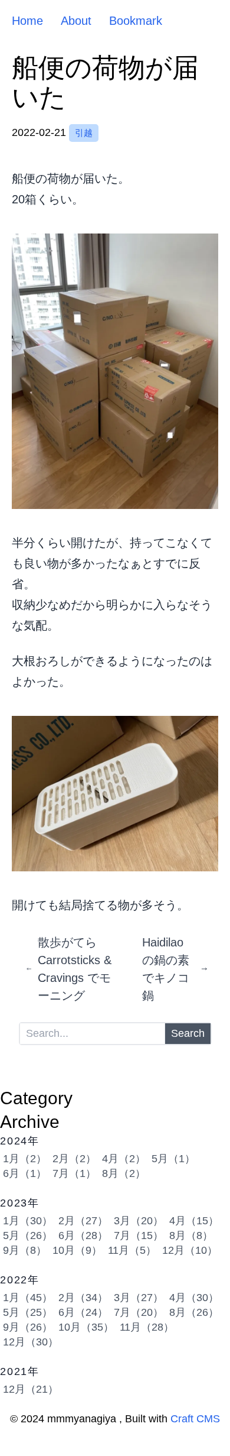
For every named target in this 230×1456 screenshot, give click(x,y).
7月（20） (138, 1312)
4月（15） (194, 1221)
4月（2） (124, 1159)
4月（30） (194, 1297)
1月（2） (25, 1159)
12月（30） (30, 1342)
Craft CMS (195, 1419)
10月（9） (77, 1250)
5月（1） (173, 1159)
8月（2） (124, 1173)
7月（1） (74, 1173)
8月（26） (194, 1312)
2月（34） (83, 1297)
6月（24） (83, 1312)
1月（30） (27, 1221)
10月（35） (86, 1327)
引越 (84, 133)
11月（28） (147, 1327)
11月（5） (132, 1250)
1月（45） (27, 1297)
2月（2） (74, 1159)
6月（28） (83, 1235)
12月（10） (190, 1250)
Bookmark (135, 20)
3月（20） (138, 1221)
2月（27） (83, 1221)
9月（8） (25, 1250)
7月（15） (138, 1235)
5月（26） (27, 1235)
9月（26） (27, 1327)
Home (27, 20)
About (76, 20)
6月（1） (25, 1173)
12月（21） (30, 1389)
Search (188, 1033)
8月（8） (191, 1235)
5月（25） (27, 1312)
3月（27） (138, 1297)
